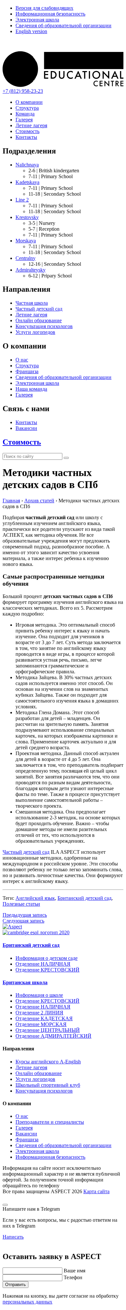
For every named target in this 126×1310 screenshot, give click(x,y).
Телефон (73, 1277)
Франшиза (27, 371)
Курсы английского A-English (48, 1061)
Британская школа (25, 982)
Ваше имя (74, 1270)
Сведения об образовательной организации (63, 25)
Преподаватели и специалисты (50, 1122)
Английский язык (35, 898)
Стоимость (27, 131)
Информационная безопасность (50, 14)
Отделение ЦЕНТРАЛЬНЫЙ (48, 1030)
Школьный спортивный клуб (48, 1085)
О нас (22, 359)
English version (31, 31)
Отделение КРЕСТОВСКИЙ (47, 970)
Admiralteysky (31, 270)
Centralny (26, 258)
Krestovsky (27, 217)
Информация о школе (39, 995)
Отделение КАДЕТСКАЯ (44, 1018)
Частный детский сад (39, 309)
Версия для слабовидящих (44, 8)
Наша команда (31, 389)
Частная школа (32, 303)
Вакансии (26, 428)
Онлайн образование (39, 320)
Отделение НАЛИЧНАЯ (43, 964)
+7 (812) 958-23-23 (23, 91)
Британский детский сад (84, 898)
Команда (25, 113)
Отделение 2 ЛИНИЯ (39, 1012)
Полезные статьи (21, 904)
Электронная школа (37, 19)
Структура (27, 108)
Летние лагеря (31, 125)
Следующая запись (23, 921)
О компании (29, 102)
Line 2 (22, 199)
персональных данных (27, 1301)
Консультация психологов (44, 326)
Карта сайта (96, 1191)
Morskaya (26, 240)
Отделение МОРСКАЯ (41, 1024)
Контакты (26, 137)
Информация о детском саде (47, 958)
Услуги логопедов (35, 332)
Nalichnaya (27, 164)
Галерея (24, 119)
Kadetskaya (27, 182)
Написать (13, 1237)
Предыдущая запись (25, 915)
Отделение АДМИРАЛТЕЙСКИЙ (53, 1036)
